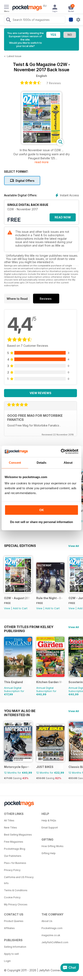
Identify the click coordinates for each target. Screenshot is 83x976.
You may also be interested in (19, 711)
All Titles (9, 820)
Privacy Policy (12, 870)
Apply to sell (11, 953)
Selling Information (15, 946)
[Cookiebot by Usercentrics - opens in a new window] (60, 451)
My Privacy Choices (15, 904)
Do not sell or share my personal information (41, 522)
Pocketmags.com (52, 928)
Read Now (63, 217)
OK (41, 510)
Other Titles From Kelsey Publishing (28, 627)
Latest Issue (14, 56)
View (7, 608)
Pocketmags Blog (14, 848)
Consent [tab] (15, 462)
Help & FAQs (49, 820)
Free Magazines (13, 841)
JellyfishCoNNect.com (55, 942)
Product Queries (13, 921)
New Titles (10, 827)
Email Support (50, 827)
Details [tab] (42, 462)
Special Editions (20, 546)
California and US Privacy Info (19, 880)
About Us (47, 921)
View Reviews (40, 393)
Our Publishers (12, 855)
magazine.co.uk (51, 935)
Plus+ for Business (15, 862)
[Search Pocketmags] (8, 20)
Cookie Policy (12, 897)
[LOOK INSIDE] (41, 143)
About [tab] (68, 462)
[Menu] (6, 7)
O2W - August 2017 (17, 598)
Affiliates (9, 928)
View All (73, 546)
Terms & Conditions (15, 890)
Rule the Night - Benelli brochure (49, 598)
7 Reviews (53, 83)
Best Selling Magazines (18, 834)
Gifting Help (49, 853)
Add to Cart (20, 608)
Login (7, 960)
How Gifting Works (52, 846)
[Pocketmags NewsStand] (26, 8)
